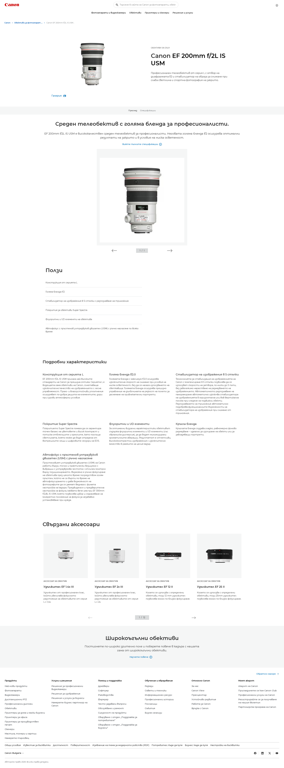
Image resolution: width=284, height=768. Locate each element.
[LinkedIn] (262, 753)
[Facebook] (255, 753)
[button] (114, 250)
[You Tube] (277, 753)
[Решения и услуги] (194, 12)
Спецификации (148, 110)
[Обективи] (142, 12)
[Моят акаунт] (277, 5)
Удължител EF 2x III (109, 586)
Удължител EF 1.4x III (58, 586)
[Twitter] (269, 753)
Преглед (132, 110)
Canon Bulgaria (13, 753)
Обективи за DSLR (160, 48)
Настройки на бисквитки (224, 745)
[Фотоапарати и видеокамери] (127, 12)
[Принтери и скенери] (170, 12)
